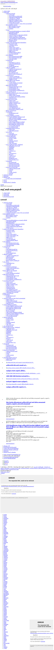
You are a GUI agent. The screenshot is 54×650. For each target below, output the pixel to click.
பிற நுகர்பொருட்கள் (13, 127)
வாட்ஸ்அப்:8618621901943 (9, 458)
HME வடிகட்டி (12, 51)
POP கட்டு (11, 149)
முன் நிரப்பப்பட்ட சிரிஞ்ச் (14, 18)
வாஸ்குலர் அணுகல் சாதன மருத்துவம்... (17, 381)
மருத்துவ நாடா (12, 150)
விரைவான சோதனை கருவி (15, 86)
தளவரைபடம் (47, 467)
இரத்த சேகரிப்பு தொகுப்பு (15, 26)
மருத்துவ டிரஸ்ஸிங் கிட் (14, 76)
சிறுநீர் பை (11, 114)
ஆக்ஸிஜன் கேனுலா (13, 106)
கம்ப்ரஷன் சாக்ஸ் (13, 58)
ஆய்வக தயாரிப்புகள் (11, 135)
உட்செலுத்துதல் (9, 60)
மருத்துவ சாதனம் (25, 468)
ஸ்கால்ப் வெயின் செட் (14, 66)
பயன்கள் (3, 473)
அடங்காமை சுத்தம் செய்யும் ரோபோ (17, 96)
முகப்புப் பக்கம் (6, 11)
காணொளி (5, 176)
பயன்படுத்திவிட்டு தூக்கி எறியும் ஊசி (17, 38)
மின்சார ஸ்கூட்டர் (13, 94)
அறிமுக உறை (12, 81)
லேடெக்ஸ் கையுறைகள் (14, 166)
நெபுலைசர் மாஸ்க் (13, 43)
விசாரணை (8, 418)
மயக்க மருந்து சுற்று (13, 50)
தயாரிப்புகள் (6, 12)
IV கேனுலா (11, 65)
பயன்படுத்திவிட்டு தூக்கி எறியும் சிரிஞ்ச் (18, 35)
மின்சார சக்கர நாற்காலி (14, 95)
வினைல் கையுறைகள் (14, 163)
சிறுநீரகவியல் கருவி (13, 113)
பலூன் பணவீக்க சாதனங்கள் (15, 82)
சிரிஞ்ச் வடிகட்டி (12, 41)
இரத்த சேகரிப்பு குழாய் (14, 27)
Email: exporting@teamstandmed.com (9, 2)
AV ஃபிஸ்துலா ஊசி (13, 72)
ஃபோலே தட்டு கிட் (13, 79)
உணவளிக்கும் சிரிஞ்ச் (14, 32)
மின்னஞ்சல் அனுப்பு (5, 472)
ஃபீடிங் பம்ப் (11, 133)
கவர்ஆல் (11, 169)
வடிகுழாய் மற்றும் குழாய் (11, 99)
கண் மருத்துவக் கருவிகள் (15, 118)
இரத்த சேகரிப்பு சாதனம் (11, 24)
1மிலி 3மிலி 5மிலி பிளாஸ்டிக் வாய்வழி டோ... (18, 376)
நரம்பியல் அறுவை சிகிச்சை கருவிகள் (18, 119)
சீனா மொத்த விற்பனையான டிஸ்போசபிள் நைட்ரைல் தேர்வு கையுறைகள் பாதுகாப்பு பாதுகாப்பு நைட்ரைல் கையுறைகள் (25, 403)
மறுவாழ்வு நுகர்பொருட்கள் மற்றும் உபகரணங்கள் (17, 93)
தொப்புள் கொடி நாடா (14, 159)
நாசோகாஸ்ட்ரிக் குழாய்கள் (12, 292)
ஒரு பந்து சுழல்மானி (13, 53)
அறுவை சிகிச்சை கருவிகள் (12, 115)
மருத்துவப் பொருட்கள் (15, 468)
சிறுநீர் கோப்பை (12, 137)
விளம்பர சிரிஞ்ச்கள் (5, 468)
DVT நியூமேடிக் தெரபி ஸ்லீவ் (15, 56)
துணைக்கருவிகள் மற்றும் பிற (13, 128)
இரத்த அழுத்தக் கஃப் (11, 110)
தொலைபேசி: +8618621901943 (8, 1)
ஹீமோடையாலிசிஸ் (10, 67)
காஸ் (10, 152)
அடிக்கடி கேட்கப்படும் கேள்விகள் (13, 178)
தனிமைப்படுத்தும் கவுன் (14, 168)
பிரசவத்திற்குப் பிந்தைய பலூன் (16, 109)
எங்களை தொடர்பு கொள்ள (9, 182)
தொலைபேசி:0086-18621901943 (10, 457)
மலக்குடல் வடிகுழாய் (13, 101)
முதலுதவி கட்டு (12, 153)
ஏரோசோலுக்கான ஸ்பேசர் (15, 52)
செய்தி (5, 179)
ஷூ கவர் (11, 173)
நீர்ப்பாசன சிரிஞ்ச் (13, 40)
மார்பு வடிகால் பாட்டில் (11, 91)
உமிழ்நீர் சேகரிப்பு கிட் (13, 87)
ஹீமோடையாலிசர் (13, 70)
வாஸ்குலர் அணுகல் (10, 13)
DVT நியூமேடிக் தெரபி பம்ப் (15, 57)
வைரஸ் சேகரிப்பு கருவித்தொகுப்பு (16, 90)
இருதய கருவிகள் (13, 120)
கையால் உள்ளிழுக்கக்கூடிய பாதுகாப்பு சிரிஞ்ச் (19, 31)
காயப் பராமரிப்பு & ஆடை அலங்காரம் (14, 144)
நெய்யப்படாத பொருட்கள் (12, 167)
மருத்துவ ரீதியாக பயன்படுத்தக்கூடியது (39, 468)
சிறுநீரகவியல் (9, 111)
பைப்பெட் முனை (12, 138)
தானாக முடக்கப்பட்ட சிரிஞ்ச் (15, 36)
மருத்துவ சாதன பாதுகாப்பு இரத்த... (16, 370)
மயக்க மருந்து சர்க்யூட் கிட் (15, 48)
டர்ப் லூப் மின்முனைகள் (14, 125)
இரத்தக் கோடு (12, 71)
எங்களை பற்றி (6, 177)
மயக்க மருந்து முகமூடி (14, 47)
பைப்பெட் (11, 139)
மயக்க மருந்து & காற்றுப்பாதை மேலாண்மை (16, 42)
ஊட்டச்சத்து (9, 132)
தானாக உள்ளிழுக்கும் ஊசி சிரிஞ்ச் (17, 37)
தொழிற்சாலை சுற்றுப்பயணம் (9, 447)
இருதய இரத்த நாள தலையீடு (13, 80)
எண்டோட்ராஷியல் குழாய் (14, 103)
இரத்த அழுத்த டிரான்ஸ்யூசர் (15, 74)
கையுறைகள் (9, 161)
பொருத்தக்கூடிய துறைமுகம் (15, 16)
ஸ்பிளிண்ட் (11, 148)
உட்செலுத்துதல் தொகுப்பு (14, 64)
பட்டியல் (5, 181)
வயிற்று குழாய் (12, 100)
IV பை (10, 61)
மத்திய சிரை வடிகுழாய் (14, 22)
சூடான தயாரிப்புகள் (38, 467)
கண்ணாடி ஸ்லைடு (13, 140)
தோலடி (7, 30)
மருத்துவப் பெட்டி (10, 75)
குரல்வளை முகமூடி (13, 45)
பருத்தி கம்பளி (12, 156)
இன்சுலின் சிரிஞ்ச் (13, 33)
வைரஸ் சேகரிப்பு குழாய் (14, 89)
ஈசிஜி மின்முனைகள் (14, 130)
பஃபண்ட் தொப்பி (13, 172)
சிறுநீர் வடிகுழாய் (13, 104)
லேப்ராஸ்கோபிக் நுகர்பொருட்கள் (16, 124)
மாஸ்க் (10, 171)
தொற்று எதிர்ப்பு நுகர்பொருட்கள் (16, 123)
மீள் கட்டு (11, 154)
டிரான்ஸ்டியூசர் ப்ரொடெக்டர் (15, 69)
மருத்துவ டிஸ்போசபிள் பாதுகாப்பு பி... (16, 387)
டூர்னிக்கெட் (11, 147)
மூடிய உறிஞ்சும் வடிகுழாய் (14, 108)
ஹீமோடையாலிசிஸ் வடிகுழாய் (16, 21)
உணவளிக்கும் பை (13, 134)
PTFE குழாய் (12, 129)
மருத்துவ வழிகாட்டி (13, 84)
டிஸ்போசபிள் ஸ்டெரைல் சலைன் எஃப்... (16, 365)
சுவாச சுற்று (11, 46)
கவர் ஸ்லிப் (11, 142)
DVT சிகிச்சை (9, 55)
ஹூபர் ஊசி (11, 14)
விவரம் (12, 418)
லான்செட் (11, 28)
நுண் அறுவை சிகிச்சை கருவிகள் (17, 121)
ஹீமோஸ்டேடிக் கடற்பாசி (14, 145)
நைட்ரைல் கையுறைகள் (14, 164)
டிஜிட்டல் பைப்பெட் (13, 143)
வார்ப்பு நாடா (11, 157)
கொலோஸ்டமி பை (13, 158)
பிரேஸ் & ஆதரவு (13, 98)
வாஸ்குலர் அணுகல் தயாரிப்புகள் (10, 449)
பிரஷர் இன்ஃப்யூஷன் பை (14, 62)
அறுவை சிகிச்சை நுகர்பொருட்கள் (17, 116)
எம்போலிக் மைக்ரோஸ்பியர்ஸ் (15, 17)
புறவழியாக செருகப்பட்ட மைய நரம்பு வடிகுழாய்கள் (20, 23)
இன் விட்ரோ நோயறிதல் (11, 85)
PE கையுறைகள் (12, 162)
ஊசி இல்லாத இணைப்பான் (15, 19)
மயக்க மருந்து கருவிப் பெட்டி (15, 77)
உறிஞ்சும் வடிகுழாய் (13, 105)
